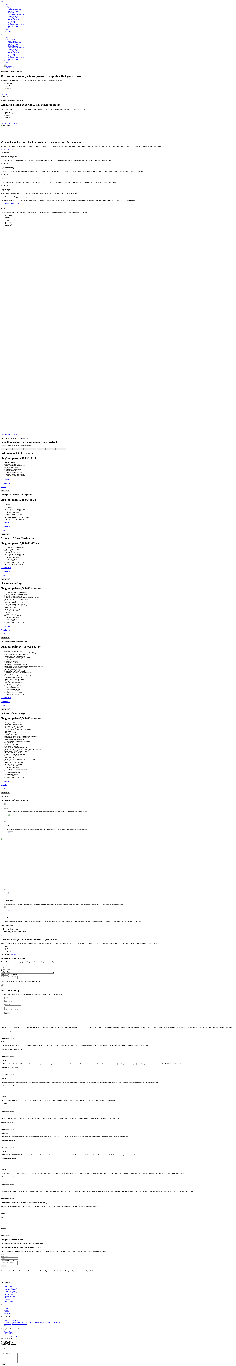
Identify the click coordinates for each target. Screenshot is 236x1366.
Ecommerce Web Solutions (16, 14)
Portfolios (7, 28)
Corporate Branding (14, 23)
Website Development (14, 11)
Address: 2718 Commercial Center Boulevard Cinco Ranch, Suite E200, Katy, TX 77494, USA (32, 1322)
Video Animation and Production (17, 24)
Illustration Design (13, 16)
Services (6, 6)
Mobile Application (13, 19)
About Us (7, 29)
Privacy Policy (8, 1333)
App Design (8, 1299)
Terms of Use (8, 1332)
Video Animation (50, 449)
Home (6, 4)
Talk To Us (14, 955)
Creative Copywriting (14, 9)
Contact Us (7, 31)
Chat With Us (15, 95)
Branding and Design (30, 449)
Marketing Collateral (14, 18)
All (2, 449)
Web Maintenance (13, 26)
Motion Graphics (9, 1294)
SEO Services (12, 21)
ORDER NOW (5, 490)
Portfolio (6, 61)
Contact (6, 64)
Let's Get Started (5, 95)
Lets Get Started (5, 955)
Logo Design (12, 8)
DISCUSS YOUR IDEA (8, 149)
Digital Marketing (13, 13)
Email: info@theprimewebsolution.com (15, 1324)
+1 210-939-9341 (9, 68)
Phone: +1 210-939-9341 (11, 1320)
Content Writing (61, 449)
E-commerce (41, 449)
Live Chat (9, 66)
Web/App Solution (18, 449)
